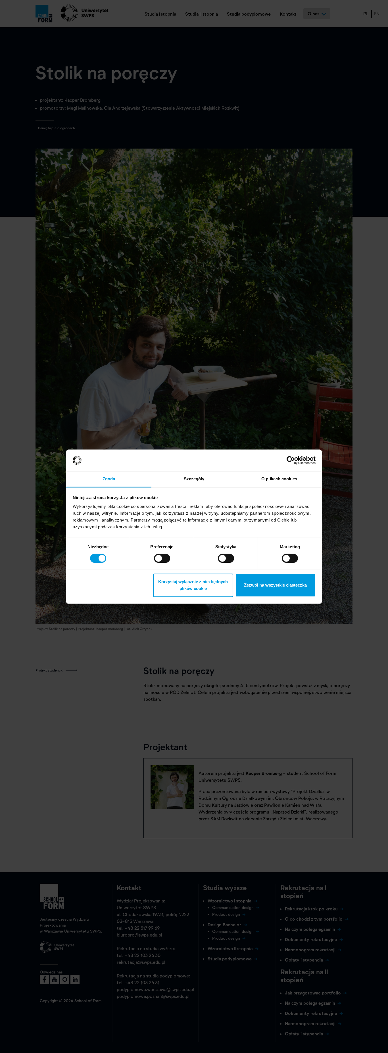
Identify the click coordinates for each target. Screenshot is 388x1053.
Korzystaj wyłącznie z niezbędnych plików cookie (193, 585)
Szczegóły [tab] (194, 479)
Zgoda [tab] (109, 479)
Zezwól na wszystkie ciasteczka (275, 585)
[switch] (162, 558)
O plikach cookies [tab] (279, 479)
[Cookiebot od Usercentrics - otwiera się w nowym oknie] (291, 460)
